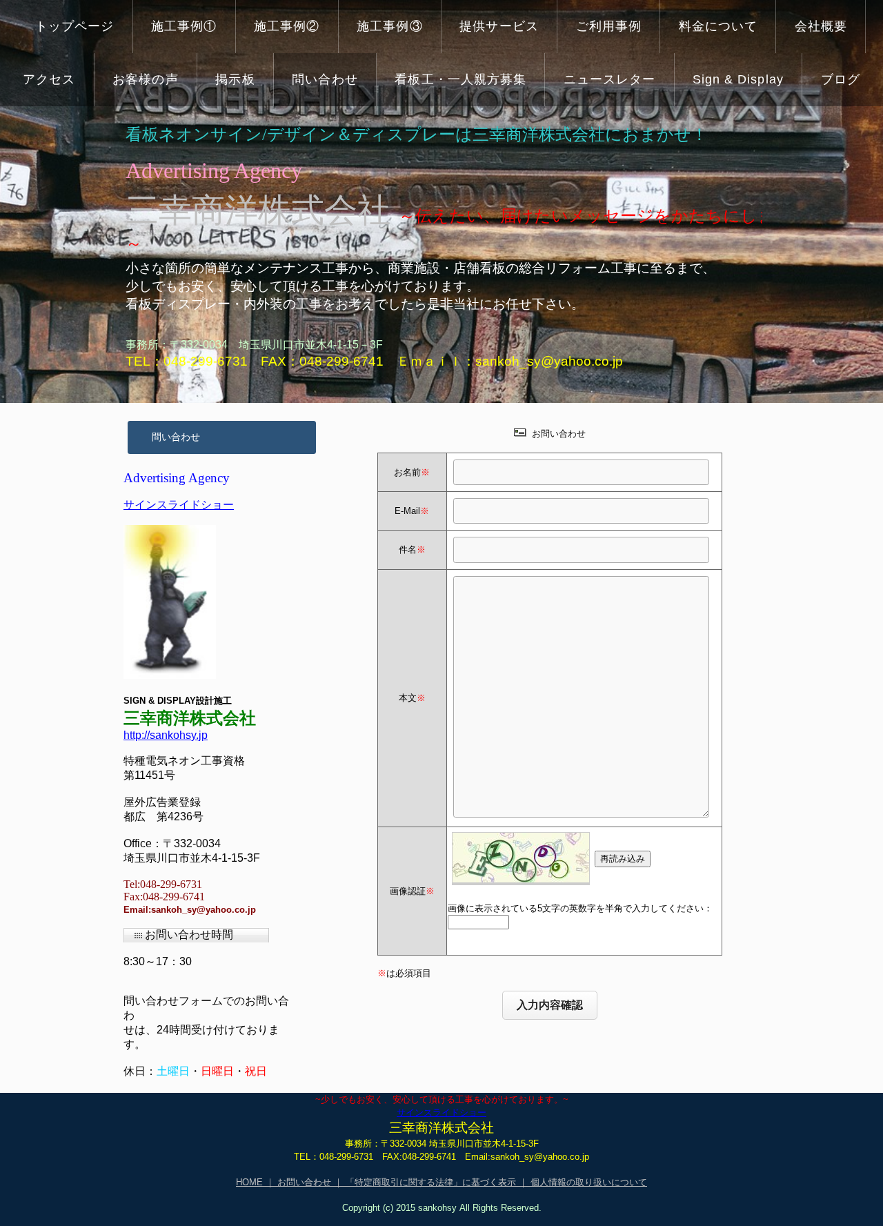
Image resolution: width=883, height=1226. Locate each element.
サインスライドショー (178, 505)
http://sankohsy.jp (165, 735)
